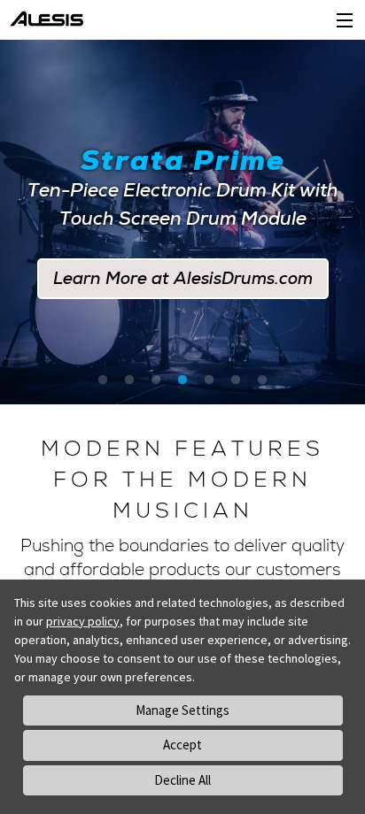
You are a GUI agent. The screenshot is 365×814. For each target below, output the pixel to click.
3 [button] (156, 380)
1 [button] (103, 380)
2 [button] (129, 380)
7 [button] (262, 380)
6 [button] (236, 380)
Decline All (182, 780)
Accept (182, 744)
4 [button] (182, 380)
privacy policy (83, 621)
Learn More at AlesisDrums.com (183, 278)
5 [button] (209, 380)
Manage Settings (182, 710)
